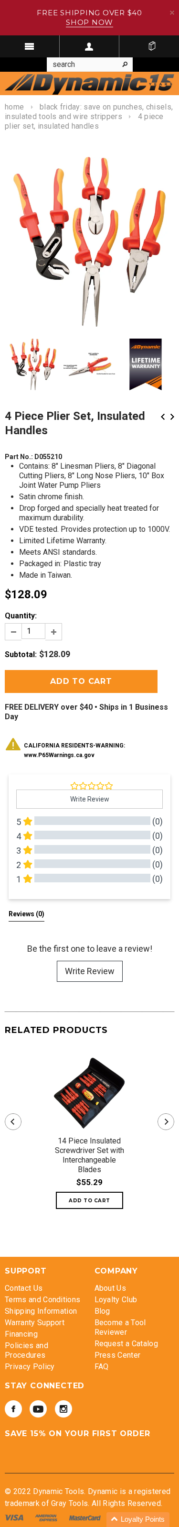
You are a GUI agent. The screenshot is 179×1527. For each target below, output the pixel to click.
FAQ (102, 1366)
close (172, 13)
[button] (137, 1519)
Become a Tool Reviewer (120, 1327)
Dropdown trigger (89, 46)
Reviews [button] (26, 914)
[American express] (47, 1517)
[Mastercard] (86, 1517)
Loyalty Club (116, 1299)
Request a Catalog (126, 1343)
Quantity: (21, 615)
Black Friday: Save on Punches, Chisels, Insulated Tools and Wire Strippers (89, 111)
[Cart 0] (152, 46)
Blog (102, 1311)
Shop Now (89, 22)
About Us (110, 1288)
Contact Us (23, 1288)
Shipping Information (41, 1311)
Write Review (90, 971)
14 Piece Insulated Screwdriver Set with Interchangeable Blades (89, 1155)
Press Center (118, 1355)
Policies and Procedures (26, 1350)
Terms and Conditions (42, 1299)
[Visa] (15, 1517)
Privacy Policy (29, 1366)
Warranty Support (34, 1322)
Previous (163, 417)
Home (14, 106)
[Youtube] (38, 1408)
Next (172, 417)
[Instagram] (63, 1408)
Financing (21, 1334)
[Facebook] (13, 1408)
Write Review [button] (89, 799)
